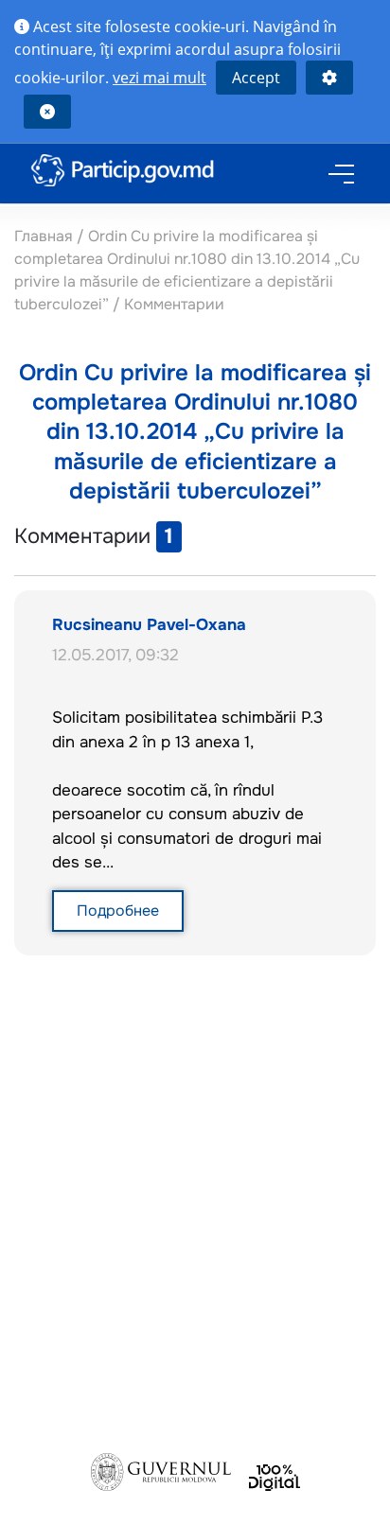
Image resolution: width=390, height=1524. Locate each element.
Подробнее (118, 910)
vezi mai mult (159, 77)
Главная (45, 236)
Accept (256, 77)
